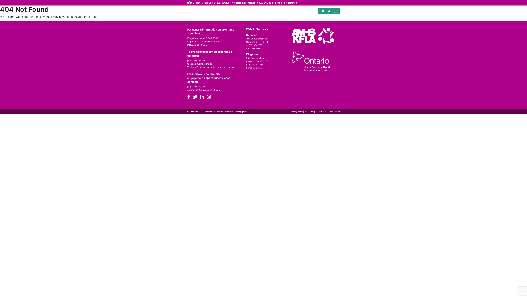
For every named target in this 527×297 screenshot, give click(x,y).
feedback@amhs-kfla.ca (199, 63)
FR (322, 11)
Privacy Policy (297, 112)
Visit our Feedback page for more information (211, 67)
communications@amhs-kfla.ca (203, 90)
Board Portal (322, 112)
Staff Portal (335, 112)
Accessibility (310, 112)
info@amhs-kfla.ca (197, 44)
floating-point (241, 112)
